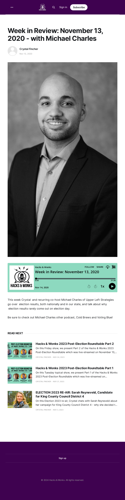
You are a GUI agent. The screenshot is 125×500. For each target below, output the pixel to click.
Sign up (62, 458)
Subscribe (79, 7)
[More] (12, 7)
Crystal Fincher (29, 49)
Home (12, 18)
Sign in (63, 7)
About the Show (31, 18)
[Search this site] (53, 7)
